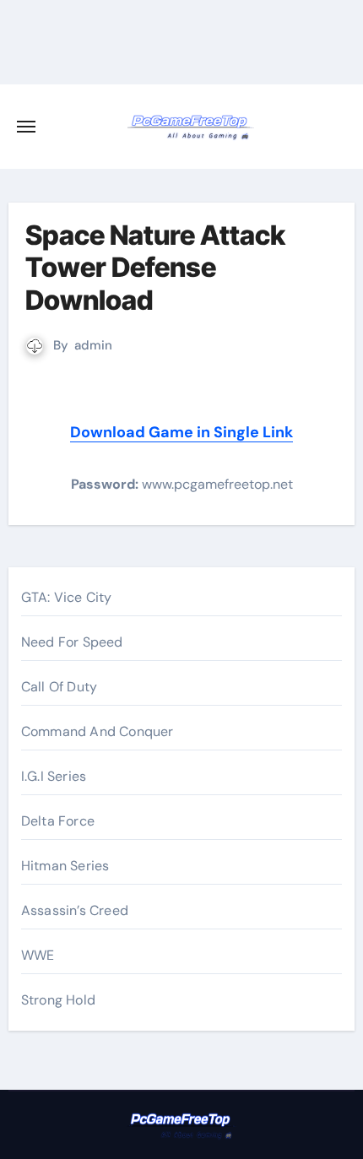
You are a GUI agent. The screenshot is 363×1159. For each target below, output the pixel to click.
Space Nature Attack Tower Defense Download (155, 268)
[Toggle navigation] (26, 127)
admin (93, 345)
